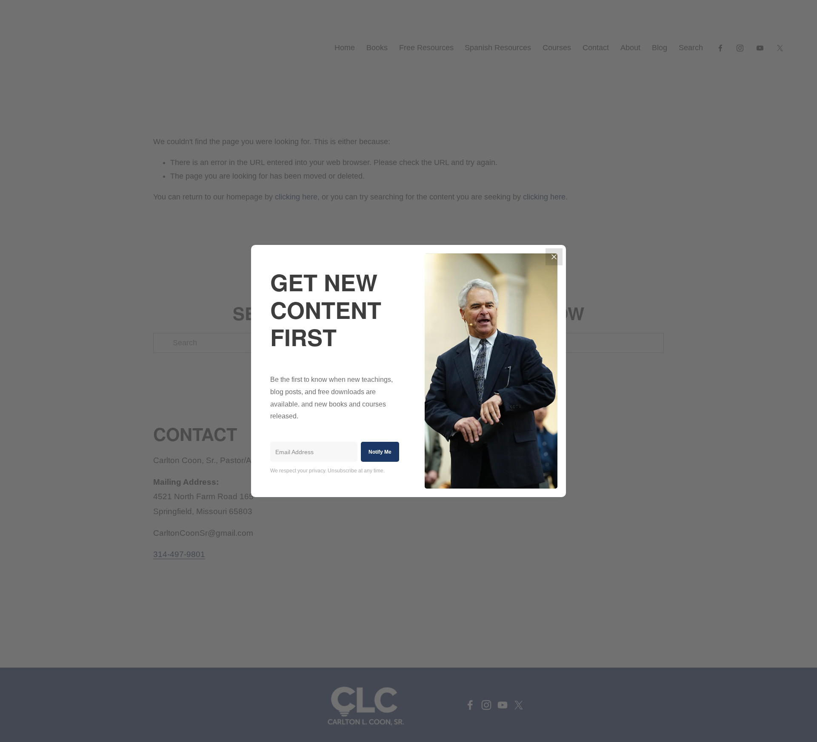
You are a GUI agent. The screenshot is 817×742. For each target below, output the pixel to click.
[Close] (554, 256)
